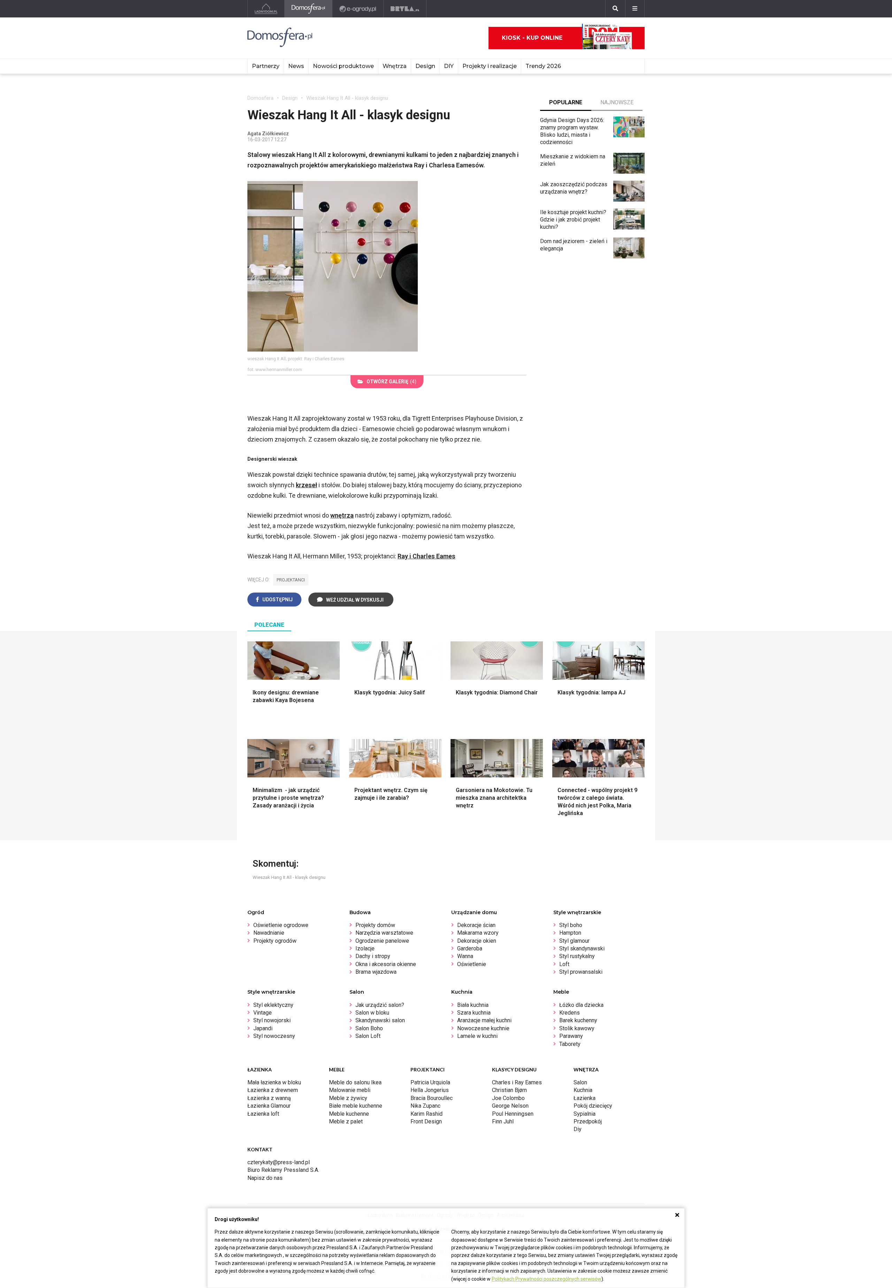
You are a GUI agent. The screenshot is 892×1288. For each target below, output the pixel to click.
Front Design (426, 1121)
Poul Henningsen (512, 1113)
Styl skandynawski (582, 948)
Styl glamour (574, 940)
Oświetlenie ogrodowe (280, 925)
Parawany (571, 1036)
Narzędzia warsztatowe (384, 932)
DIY (449, 66)
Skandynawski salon (380, 1020)
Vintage (262, 1012)
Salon (580, 1082)
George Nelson (510, 1105)
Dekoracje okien (476, 940)
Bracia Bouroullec (431, 1098)
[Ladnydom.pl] (266, 8)
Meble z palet (346, 1121)
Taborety (569, 1044)
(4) (391, 381)
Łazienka (584, 1098)
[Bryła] (405, 8)
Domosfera (260, 98)
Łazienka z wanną (269, 1098)
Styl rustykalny (577, 956)
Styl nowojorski (272, 1020)
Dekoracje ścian (476, 925)
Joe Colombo (508, 1098)
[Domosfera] (308, 8)
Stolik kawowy (576, 1028)
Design (290, 98)
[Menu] (634, 8)
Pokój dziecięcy (593, 1105)
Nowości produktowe (343, 66)
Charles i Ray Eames (517, 1082)
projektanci (291, 579)
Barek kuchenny (578, 1020)
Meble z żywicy (348, 1098)
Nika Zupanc (425, 1105)
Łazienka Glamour (269, 1105)
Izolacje (365, 948)
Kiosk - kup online (532, 38)
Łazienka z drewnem (272, 1090)
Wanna (465, 956)
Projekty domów (375, 925)
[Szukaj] (615, 8)
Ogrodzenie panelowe (382, 940)
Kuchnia (583, 1090)
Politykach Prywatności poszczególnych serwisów (546, 1279)
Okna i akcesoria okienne (385, 964)
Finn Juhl (503, 1121)
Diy (578, 1129)
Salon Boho (369, 1028)
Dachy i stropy (372, 956)
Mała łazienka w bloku (274, 1082)
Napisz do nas (265, 1178)
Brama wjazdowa (376, 972)
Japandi (262, 1028)
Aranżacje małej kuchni (484, 1020)
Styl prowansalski (580, 972)
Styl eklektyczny (273, 1005)
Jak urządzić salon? (379, 1005)
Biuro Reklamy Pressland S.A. (283, 1170)
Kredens (569, 1012)
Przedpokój (588, 1121)
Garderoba (469, 948)
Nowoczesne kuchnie (483, 1028)
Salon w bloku (372, 1012)
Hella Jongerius (429, 1090)
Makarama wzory (478, 932)
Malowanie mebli (349, 1090)
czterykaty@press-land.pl (278, 1162)
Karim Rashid (426, 1113)
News (296, 66)
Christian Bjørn (509, 1090)
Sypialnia (584, 1113)
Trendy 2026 (543, 66)
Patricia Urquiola (430, 1082)
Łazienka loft (263, 1113)
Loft (564, 964)
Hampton (570, 932)
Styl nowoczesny (274, 1036)
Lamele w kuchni (477, 1036)
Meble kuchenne (349, 1113)
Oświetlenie (471, 964)
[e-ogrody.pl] (358, 8)
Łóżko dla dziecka (581, 1005)
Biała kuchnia (473, 1005)
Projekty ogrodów (275, 940)
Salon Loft (367, 1036)
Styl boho (570, 925)
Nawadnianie (268, 932)
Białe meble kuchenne (355, 1105)
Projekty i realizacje (489, 66)
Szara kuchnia (474, 1012)
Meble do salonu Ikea (355, 1082)
